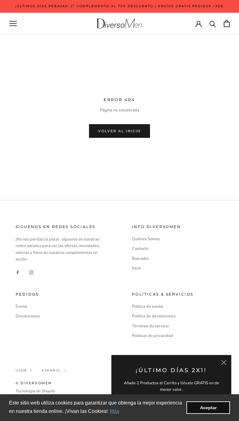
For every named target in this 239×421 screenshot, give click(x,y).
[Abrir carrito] (227, 23)
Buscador (140, 258)
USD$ (21, 370)
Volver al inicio (119, 131)
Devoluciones (28, 316)
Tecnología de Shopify (35, 391)
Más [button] (114, 411)
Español (51, 370)
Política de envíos (147, 306)
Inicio (136, 268)
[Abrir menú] (13, 23)
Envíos (21, 306)
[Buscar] (212, 23)
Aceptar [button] (208, 407)
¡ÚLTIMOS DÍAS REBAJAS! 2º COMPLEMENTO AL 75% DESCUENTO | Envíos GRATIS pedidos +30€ (119, 6)
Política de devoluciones (154, 316)
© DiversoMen (34, 383)
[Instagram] (31, 272)
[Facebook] (18, 272)
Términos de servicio (150, 326)
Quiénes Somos (146, 239)
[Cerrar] (224, 362)
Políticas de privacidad (152, 336)
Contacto (140, 248)
